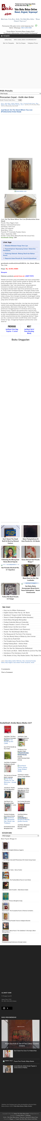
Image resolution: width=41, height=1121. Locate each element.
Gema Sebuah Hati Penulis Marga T (31, 561)
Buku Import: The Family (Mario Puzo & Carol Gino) (16, 880)
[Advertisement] (20, 66)
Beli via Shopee (20, 43)
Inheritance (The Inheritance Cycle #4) (16, 653)
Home (2, 103)
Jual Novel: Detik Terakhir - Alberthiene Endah (15, 890)
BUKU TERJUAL (15, 103)
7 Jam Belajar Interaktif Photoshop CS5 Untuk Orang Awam (19, 860)
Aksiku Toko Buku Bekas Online (21, 1113)
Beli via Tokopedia (8, 43)
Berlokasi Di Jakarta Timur (32, 1117)
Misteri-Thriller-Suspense (14, 104)
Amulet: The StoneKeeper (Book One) (16, 631)
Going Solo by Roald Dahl (12, 639)
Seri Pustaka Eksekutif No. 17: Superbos (10, 569)
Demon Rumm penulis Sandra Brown (15, 646)
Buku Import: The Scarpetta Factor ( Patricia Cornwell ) (17, 910)
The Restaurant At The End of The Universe (17, 634)
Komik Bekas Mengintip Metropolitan (15, 620)
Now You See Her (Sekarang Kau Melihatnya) (18, 648)
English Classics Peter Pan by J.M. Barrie (17, 612)
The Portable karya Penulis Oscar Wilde (16, 641)
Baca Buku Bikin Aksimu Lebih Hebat (28, 1119)
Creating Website (20, 1115)
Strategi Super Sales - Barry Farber (12, 870)
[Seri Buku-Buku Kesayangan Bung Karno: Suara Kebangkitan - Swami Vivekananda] (30, 583)
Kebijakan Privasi (33, 43)
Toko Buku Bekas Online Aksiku (23, 1106)
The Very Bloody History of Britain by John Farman (20, 636)
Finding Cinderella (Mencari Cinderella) (16, 622)
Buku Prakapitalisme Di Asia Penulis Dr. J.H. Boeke (30, 540)
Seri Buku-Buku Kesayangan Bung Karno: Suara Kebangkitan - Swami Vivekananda (30, 589)
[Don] (10, 531)
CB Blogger (28, 1115)
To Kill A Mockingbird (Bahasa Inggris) (13, 850)
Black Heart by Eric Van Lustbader (31, 579)
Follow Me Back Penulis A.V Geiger (10, 598)
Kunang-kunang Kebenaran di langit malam (14, 942)
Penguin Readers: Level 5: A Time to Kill (16, 624)
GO (20, 100)
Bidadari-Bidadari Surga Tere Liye (16, 245)
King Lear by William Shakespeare (14, 610)
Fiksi (21, 103)
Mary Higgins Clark (10, 662)
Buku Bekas (7, 103)
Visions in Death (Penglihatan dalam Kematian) (18, 617)
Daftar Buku (8, 39)
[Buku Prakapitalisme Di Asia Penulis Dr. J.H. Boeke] (30, 531)
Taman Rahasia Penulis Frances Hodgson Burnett (16, 920)
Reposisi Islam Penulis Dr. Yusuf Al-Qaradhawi (20, 258)
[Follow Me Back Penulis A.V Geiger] (10, 589)
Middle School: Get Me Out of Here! (15, 627)
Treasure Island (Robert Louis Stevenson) (17, 629)
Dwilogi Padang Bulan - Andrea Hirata (15, 643)
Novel (22, 104)
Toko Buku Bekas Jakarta (13, 1117)
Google (17, 1119)
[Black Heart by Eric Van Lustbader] (30, 570)
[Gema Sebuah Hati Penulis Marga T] (30, 552)
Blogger (11, 1119)
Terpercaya (22, 1117)
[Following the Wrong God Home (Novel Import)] (10, 552)
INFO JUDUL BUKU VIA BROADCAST (25, 39)
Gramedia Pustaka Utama (29, 103)
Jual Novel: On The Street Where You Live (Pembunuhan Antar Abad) (16, 111)
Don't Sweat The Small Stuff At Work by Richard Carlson (10, 541)
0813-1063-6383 (26, 28)
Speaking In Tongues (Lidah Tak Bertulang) (17, 615)
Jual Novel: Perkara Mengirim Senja (12, 901)
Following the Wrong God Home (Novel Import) (10, 561)
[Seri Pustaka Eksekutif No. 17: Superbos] (10, 565)
